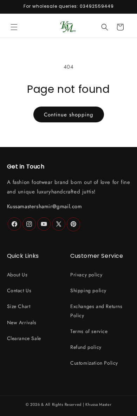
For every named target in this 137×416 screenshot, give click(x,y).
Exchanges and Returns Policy (96, 311)
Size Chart (19, 306)
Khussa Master (98, 404)
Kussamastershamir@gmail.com (44, 206)
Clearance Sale (24, 338)
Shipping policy (88, 290)
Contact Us (19, 290)
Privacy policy (86, 274)
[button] (14, 27)
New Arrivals (22, 322)
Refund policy (86, 347)
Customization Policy (94, 362)
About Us (17, 274)
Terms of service (89, 331)
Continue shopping (68, 115)
